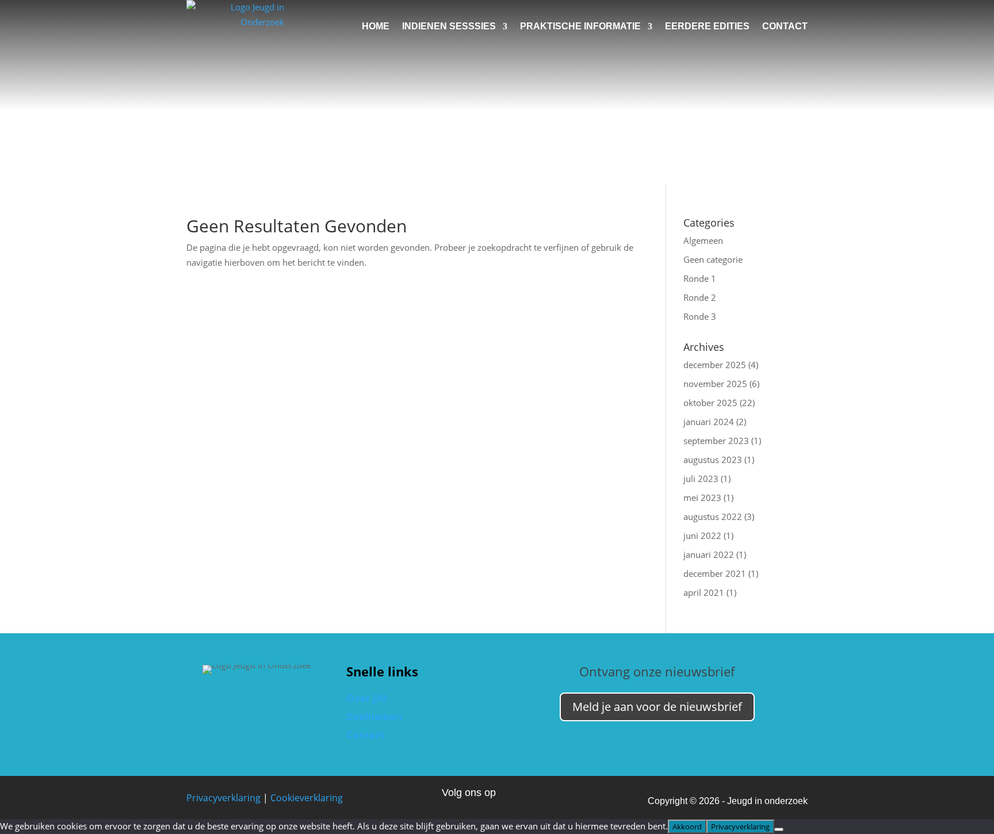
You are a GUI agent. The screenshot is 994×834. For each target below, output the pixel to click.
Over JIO (367, 698)
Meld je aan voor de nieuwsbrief (657, 706)
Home (375, 26)
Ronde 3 (699, 316)
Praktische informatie (580, 26)
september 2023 (716, 440)
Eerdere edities (707, 26)
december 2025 (714, 364)
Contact (785, 26)
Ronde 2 (699, 297)
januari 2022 (708, 554)
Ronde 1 (699, 278)
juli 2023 (700, 478)
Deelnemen (374, 716)
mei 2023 (702, 497)
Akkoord (687, 826)
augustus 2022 (712, 516)
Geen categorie (713, 259)
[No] (778, 829)
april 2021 (703, 592)
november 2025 (715, 383)
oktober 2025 (710, 402)
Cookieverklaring (306, 797)
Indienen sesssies (449, 26)
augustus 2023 (712, 459)
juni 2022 (702, 535)
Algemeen (703, 240)
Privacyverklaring (223, 797)
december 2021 (714, 573)
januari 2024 (708, 421)
